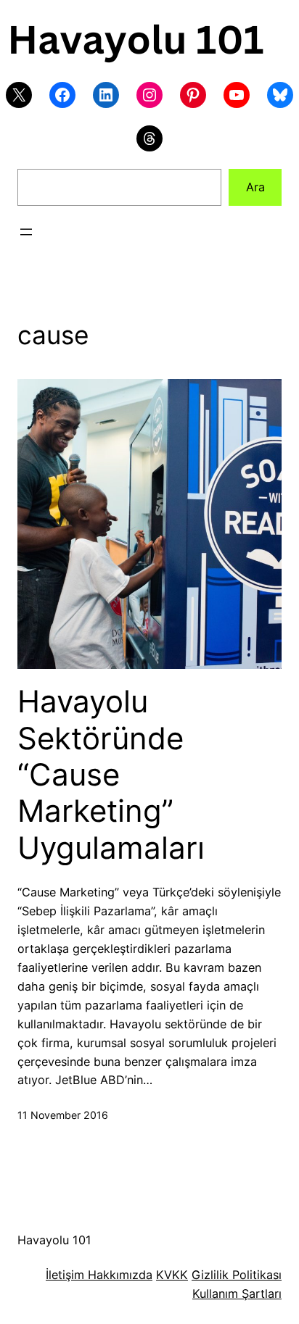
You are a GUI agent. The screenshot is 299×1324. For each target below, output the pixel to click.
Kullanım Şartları (237, 1293)
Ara (255, 187)
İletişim (65, 1274)
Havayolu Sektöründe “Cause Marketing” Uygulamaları (111, 774)
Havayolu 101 (54, 1240)
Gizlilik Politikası (237, 1274)
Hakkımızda (118, 1274)
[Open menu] (26, 232)
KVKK (172, 1274)
